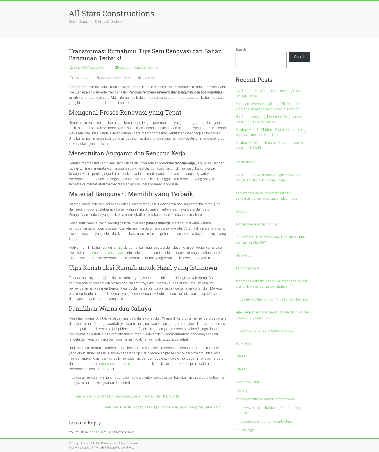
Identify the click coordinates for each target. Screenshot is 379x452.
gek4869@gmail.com (90, 67)
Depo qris (243, 391)
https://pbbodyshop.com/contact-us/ (264, 421)
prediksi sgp (245, 430)
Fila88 (240, 356)
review (127, 77)
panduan (106, 77)
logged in (96, 432)
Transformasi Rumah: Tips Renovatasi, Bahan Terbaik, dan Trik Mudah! (124, 396)
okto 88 (242, 211)
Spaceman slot (247, 382)
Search (241, 49)
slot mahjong (246, 162)
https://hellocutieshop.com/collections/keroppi (272, 299)
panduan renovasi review (139, 67)
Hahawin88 (244, 255)
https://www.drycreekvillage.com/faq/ (265, 330)
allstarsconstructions (114, 364)
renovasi (117, 77)
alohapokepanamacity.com (257, 224)
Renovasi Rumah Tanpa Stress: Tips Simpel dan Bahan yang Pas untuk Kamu (166, 407)
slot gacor (243, 343)
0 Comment (149, 77)
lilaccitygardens (247, 268)
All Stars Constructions (111, 13)
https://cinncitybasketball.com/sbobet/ (265, 399)
